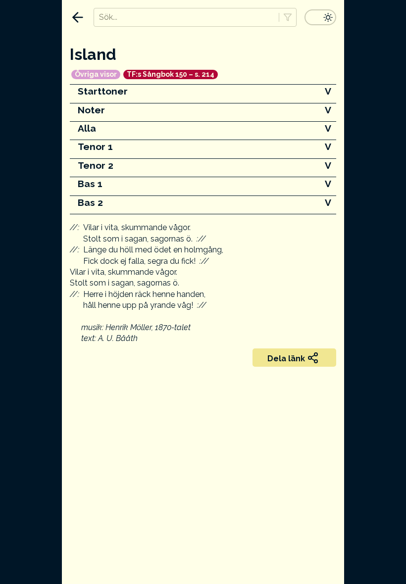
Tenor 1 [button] (95, 146)
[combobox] (186, 17)
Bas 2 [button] (90, 202)
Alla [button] (87, 128)
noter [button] (91, 109)
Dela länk (286, 358)
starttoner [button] (103, 91)
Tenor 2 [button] (95, 165)
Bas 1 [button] (90, 183)
